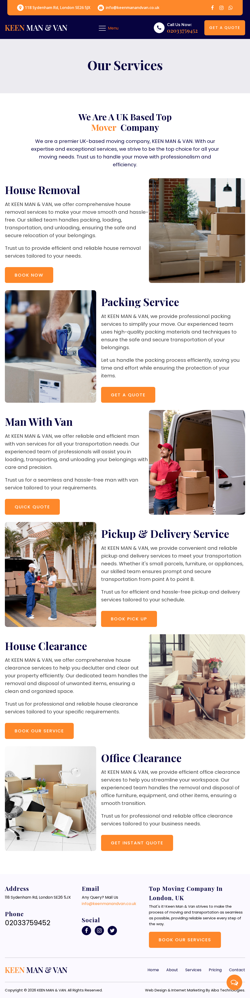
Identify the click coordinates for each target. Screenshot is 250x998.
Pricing (215, 970)
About (172, 970)
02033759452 (182, 30)
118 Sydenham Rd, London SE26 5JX (57, 7)
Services (193, 970)
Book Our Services (185, 940)
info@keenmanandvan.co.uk (132, 7)
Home (153, 970)
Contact (237, 970)
